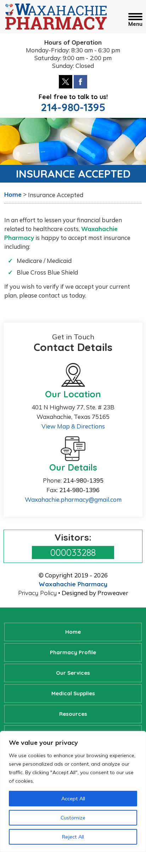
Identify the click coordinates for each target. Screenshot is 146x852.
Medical (73, 693)
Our (73, 672)
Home (73, 631)
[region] (73, 791)
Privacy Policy (37, 593)
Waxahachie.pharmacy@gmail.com (73, 499)
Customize (73, 817)
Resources (73, 713)
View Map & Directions (73, 426)
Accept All (73, 798)
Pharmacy (73, 652)
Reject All (73, 837)
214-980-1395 (73, 107)
